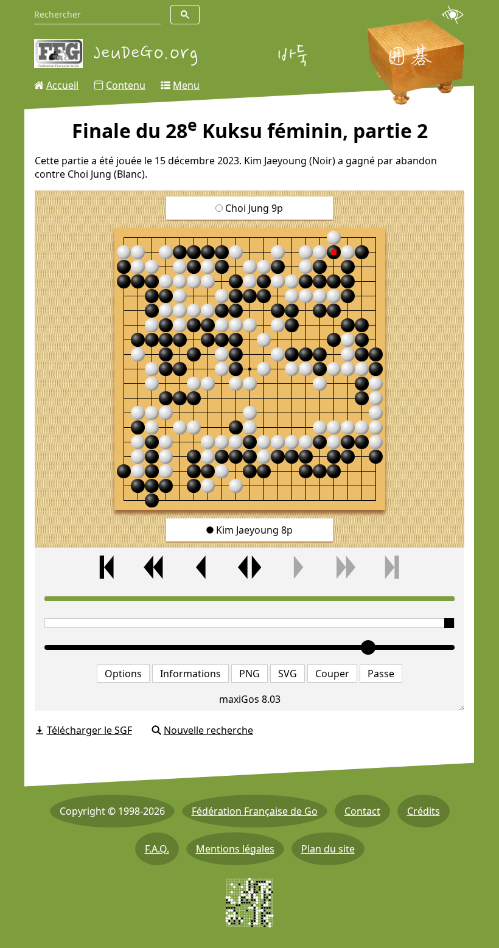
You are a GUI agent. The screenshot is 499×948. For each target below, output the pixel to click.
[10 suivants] (344, 567)
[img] (249, 369)
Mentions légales (235, 849)
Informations (190, 673)
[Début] (107, 567)
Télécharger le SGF (89, 730)
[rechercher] (185, 14)
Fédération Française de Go (255, 811)
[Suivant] (296, 567)
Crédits (423, 811)
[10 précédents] (154, 567)
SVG (287, 673)
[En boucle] (249, 567)
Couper (332, 673)
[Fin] (391, 567)
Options (123, 673)
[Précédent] (202, 567)
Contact (362, 811)
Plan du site (328, 849)
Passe (381, 673)
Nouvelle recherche (208, 730)
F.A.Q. (157, 849)
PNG (249, 673)
